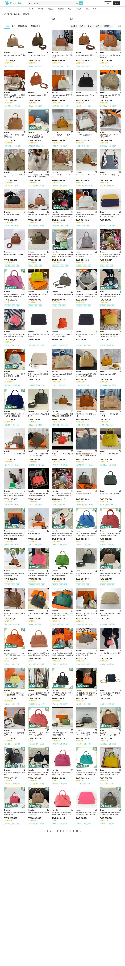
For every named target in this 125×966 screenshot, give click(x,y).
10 (77, 831)
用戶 (71, 19)
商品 (53, 19)
